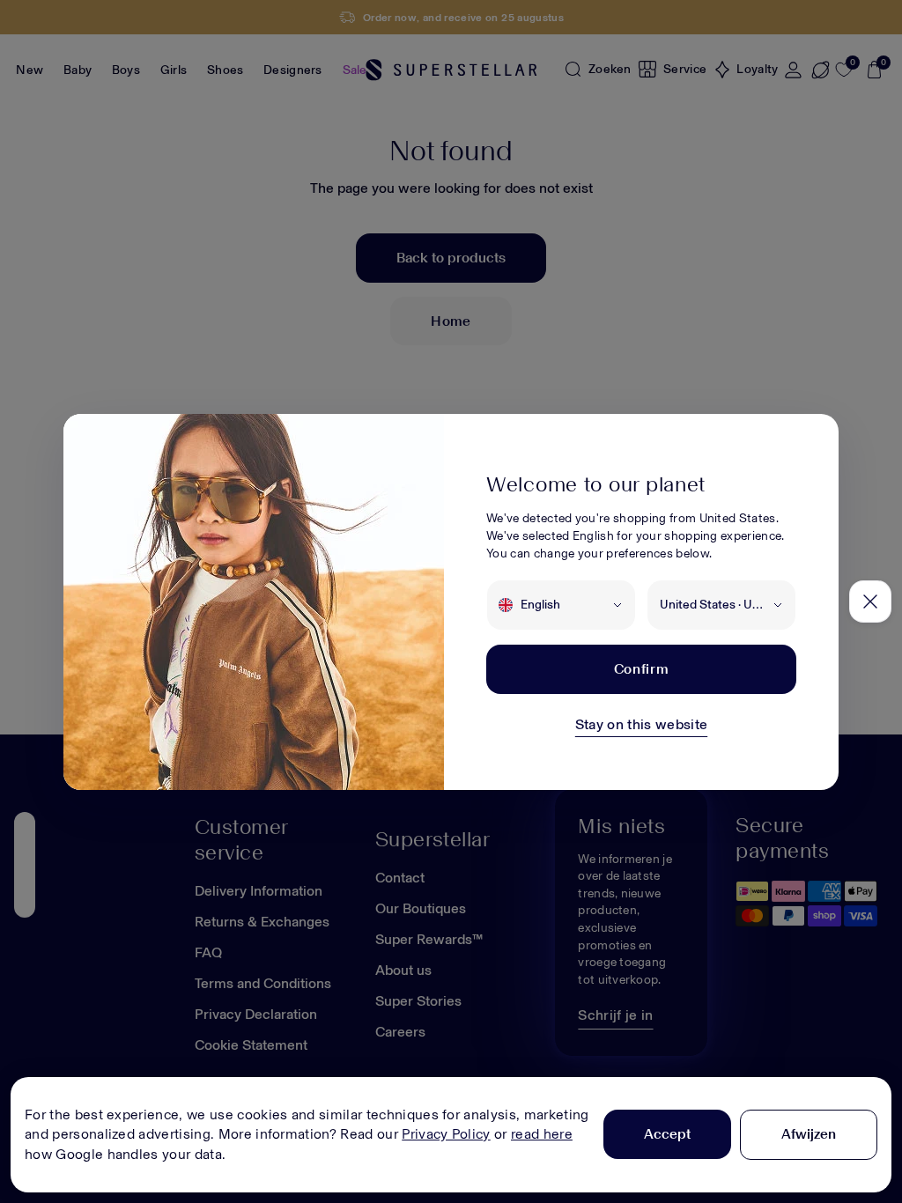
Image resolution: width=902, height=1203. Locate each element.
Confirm (641, 669)
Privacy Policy (446, 1134)
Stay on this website (641, 724)
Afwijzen (808, 1134)
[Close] (870, 601)
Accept (667, 1134)
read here (542, 1134)
